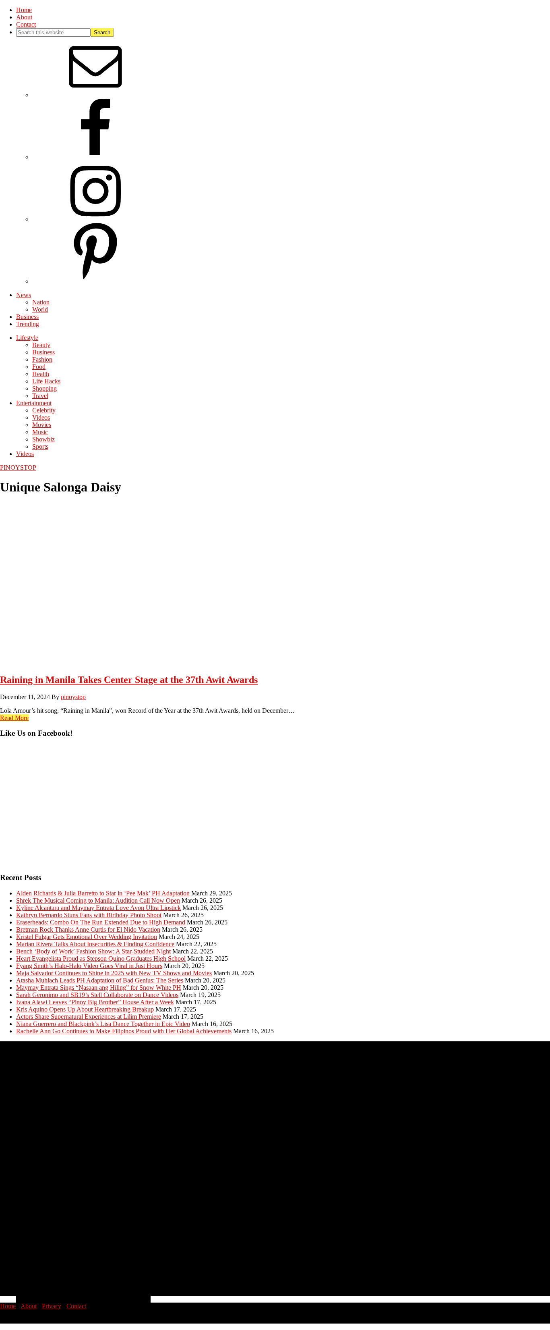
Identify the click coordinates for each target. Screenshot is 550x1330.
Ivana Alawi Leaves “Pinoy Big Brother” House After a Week (95, 1002)
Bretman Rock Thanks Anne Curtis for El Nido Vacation (88, 929)
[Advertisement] (241, 809)
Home (8, 1306)
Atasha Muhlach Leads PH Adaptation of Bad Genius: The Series (99, 980)
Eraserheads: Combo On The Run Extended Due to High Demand (100, 922)
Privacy (51, 1306)
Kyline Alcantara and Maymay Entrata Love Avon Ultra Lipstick (98, 907)
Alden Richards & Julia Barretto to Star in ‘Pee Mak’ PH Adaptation (103, 893)
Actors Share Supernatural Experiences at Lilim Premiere (88, 1016)
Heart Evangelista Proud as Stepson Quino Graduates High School (101, 958)
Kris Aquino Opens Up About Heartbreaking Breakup (85, 1009)
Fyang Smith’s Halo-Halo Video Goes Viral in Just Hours (89, 965)
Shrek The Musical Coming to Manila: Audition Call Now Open (98, 900)
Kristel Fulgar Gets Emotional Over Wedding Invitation (86, 936)
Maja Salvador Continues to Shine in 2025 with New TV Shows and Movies (114, 973)
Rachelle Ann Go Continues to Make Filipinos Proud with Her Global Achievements (124, 1031)
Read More (14, 717)
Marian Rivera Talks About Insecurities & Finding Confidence (95, 944)
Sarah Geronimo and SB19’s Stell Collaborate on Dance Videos (97, 994)
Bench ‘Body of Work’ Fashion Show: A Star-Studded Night (93, 951)
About (29, 1306)
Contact (76, 1306)
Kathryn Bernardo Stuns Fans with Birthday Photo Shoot (88, 915)
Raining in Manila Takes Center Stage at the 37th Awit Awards (129, 679)
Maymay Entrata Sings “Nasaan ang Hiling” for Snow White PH (98, 987)
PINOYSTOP (18, 467)
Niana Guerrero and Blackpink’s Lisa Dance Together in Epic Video (103, 1023)
